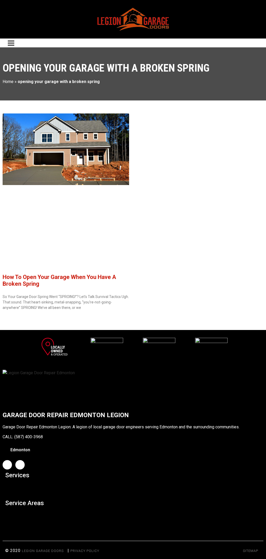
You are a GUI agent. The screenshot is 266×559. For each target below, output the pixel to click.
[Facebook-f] (7, 464)
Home (8, 81)
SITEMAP (250, 551)
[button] (133, 488)
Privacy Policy (84, 551)
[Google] (20, 464)
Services (17, 475)
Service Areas (24, 503)
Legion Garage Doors (43, 551)
